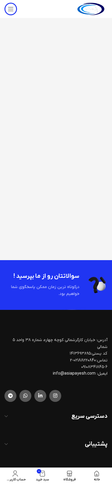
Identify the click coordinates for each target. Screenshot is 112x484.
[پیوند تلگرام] (10, 396)
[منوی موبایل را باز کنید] (10, 9)
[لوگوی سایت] (91, 8)
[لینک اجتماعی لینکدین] (40, 396)
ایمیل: (102, 373)
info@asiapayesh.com (75, 373)
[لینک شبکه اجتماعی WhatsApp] (25, 396)
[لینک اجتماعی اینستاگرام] (55, 396)
